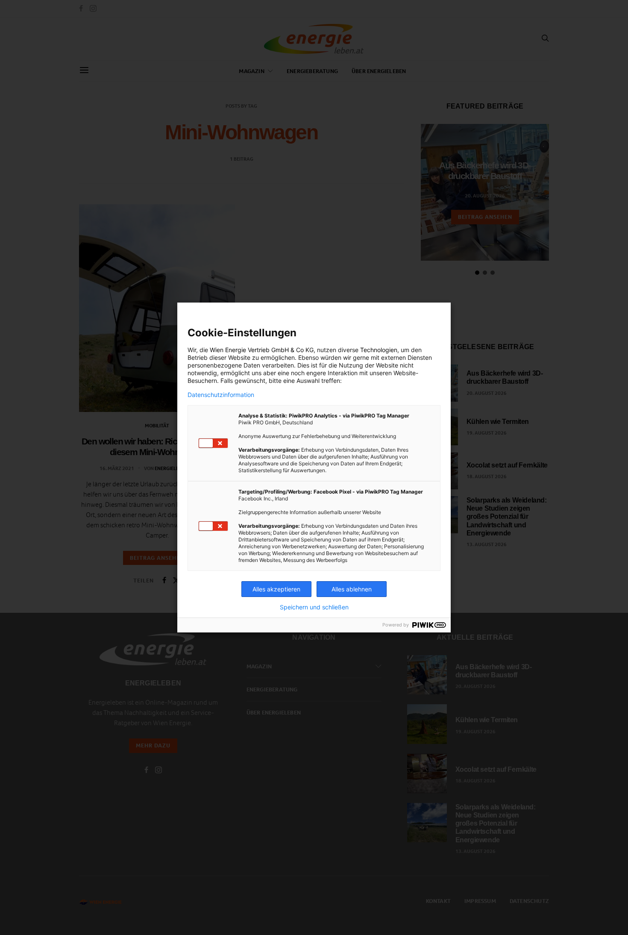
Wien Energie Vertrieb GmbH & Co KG (262, 349)
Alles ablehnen (352, 589)
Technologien (378, 349)
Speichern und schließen (314, 607)
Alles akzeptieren (276, 589)
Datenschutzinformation (221, 394)
